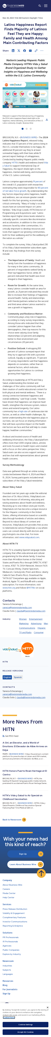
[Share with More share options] (42, 51)
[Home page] (13, 6)
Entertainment (35, 619)
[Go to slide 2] (27, 129)
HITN (14, 162)
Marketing (24, 623)
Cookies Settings (25, 1024)
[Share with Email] (30, 51)
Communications (27, 628)
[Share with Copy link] (36, 51)
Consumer (39, 632)
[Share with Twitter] (19, 51)
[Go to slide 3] (31, 129)
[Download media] (46, 119)
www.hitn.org (9, 587)
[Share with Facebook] (24, 51)
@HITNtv (31, 587)
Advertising (36, 623)
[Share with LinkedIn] (13, 51)
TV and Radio (25, 632)
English (7, 677)
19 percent (38, 181)
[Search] (40, 6)
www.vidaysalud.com (29, 537)
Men (46, 623)
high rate (23, 411)
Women (23, 619)
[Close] (47, 1007)
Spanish (18, 677)
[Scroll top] (41, 873)
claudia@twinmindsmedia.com (31, 611)
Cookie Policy (9, 1017)
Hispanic (42, 628)
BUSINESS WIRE (28, 137)
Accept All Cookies (25, 1032)
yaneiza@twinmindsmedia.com (17, 607)
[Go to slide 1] (23, 129)
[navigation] (45, 5)
